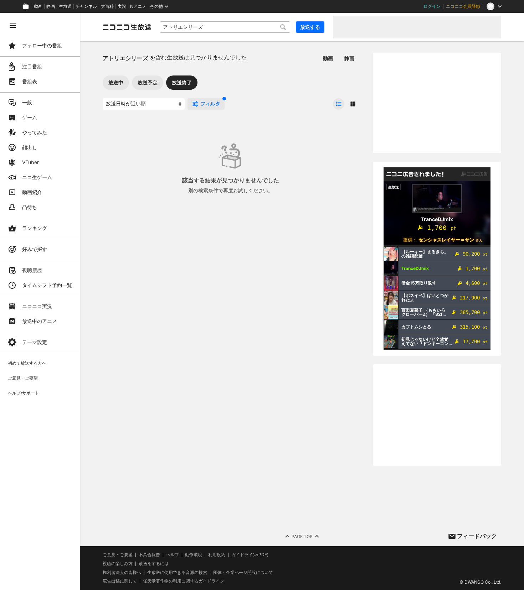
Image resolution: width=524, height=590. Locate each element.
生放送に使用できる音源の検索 (177, 572)
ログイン (432, 6)
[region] (40, 301)
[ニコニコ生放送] (127, 27)
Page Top (302, 536)
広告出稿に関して (120, 581)
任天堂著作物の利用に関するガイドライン (183, 581)
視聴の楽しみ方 (118, 563)
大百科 (107, 6)
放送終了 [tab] (182, 82)
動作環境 (193, 555)
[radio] (338, 104)
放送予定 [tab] (148, 82)
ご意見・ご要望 (118, 554)
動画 (38, 6)
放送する (310, 27)
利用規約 (216, 555)
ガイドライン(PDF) (249, 555)
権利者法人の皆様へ (122, 572)
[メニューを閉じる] (13, 26)
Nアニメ (138, 6)
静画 (50, 6)
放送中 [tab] (115, 82)
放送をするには (154, 564)
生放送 (65, 6)
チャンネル (86, 6)
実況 (122, 6)
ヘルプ (172, 555)
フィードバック (477, 535)
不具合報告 (149, 555)
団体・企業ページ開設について (243, 572)
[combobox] (225, 27)
